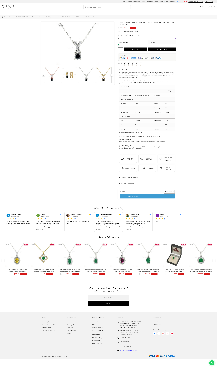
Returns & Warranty (127, 184)
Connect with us (97, 327)
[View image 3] (86, 75)
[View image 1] (52, 75)
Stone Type (121, 38)
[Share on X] (136, 64)
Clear (174, 38)
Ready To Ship (123, 13)
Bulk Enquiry (157, 13)
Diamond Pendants (32, 17)
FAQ (93, 325)
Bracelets (111, 13)
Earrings (78, 13)
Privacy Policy (46, 327)
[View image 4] (103, 75)
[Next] (214, 260)
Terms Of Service (72, 330)
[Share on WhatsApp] (124, 64)
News (69, 333)
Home (6, 17)
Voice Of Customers (98, 330)
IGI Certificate (96, 340)
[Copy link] (140, 64)
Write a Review (169, 192)
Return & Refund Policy (49, 325)
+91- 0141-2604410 (125, 346)
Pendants (100, 13)
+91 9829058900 (125, 338)
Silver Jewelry (135, 13)
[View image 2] (69, 75)
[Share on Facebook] (128, 64)
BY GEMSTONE (20, 17)
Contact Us (95, 322)
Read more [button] (39, 229)
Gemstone (58, 13)
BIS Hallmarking (97, 338)
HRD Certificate (97, 343)
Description (124, 69)
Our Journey (71, 322)
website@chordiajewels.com (128, 350)
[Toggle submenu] (62, 13)
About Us (70, 327)
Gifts (147, 13)
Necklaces (89, 13)
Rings (68, 13)
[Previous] (3, 260)
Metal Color (151, 38)
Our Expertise (71, 325)
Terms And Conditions (48, 330)
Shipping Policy (46, 322)
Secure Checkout (162, 49)
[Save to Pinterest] (132, 64)
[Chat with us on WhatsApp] (211, 362)
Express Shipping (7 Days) (129, 177)
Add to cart (135, 49)
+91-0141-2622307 (125, 342)
